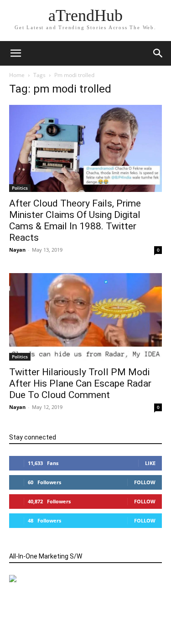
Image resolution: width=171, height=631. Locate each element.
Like (150, 463)
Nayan (17, 249)
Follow (144, 482)
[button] (158, 53)
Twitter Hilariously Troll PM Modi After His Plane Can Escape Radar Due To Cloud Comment (80, 383)
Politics (20, 188)
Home (17, 75)
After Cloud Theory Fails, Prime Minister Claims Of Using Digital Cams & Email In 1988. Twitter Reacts (75, 220)
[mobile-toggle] (15, 53)
